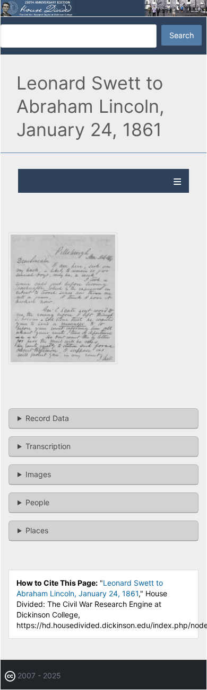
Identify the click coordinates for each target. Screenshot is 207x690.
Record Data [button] (47, 418)
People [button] (37, 502)
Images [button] (38, 474)
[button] (62, 361)
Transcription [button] (48, 446)
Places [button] (36, 530)
